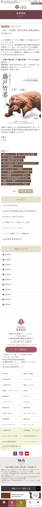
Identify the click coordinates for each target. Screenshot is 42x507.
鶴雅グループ (8, 154)
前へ (14, 191)
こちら (3, 139)
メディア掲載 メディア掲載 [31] (17, 233)
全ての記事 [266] (11, 205)
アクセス (30, 505)
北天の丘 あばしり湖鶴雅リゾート (16, 169)
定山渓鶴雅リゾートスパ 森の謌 (15, 175)
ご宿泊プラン (21, 505)
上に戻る (38, 505)
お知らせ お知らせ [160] (13, 217)
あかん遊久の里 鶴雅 (26, 154)
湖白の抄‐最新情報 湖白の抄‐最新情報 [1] (20, 211)
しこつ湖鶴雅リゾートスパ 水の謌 (16, 172)
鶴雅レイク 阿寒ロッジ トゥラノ (15, 181)
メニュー (4, 505)
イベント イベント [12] (13, 228)
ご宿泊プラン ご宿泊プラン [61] (17, 222)
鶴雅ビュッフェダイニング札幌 (15, 184)
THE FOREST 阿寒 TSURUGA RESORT (19, 163)
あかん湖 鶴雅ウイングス (12, 157)
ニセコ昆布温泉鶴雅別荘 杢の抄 (15, 178)
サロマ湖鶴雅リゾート (11, 166)
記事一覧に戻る (25, 191)
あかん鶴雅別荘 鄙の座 (12, 160)
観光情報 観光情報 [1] (13, 239)
